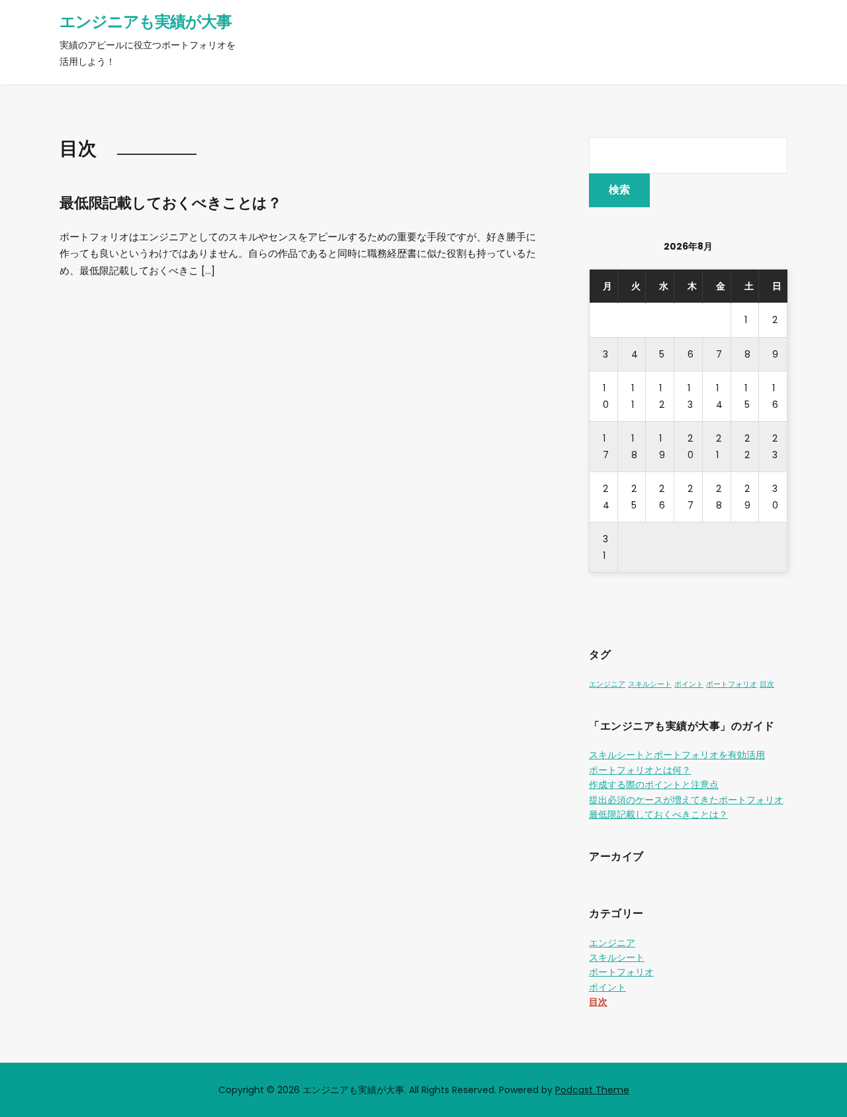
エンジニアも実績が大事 (146, 21)
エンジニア (607, 684)
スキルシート (650, 684)
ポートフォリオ (731, 684)
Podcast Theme (592, 1089)
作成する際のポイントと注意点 (654, 784)
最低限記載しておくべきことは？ (171, 203)
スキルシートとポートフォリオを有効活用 (677, 754)
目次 (767, 684)
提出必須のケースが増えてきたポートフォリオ (686, 799)
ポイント (688, 684)
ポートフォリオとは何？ (640, 770)
